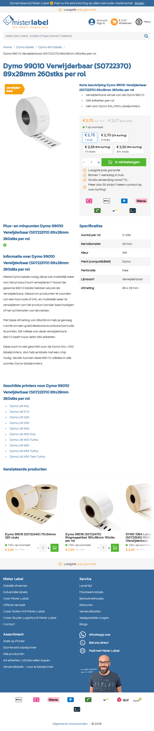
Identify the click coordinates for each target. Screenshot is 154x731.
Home (7, 47)
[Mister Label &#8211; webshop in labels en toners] (25, 22)
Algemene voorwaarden (70, 723)
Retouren (86, 605)
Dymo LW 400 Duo (23, 434)
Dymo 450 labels (50, 47)
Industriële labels (15, 592)
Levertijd (85, 585)
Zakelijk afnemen (15, 585)
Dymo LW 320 (19, 417)
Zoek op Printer (14, 641)
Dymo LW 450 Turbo (24, 451)
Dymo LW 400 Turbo (24, 439)
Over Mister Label (15, 598)
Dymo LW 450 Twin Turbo (27, 456)
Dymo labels (25, 47)
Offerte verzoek (14, 605)
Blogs (83, 624)
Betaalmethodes (91, 598)
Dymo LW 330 (19, 423)
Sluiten (139, 3)
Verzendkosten (90, 611)
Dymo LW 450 (19, 445)
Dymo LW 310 (19, 411)
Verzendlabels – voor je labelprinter (28, 666)
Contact (9, 624)
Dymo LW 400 (19, 428)
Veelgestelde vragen (94, 617)
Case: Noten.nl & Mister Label (24, 611)
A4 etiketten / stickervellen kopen (26, 660)
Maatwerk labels (91, 592)
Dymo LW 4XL (19, 406)
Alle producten (13, 654)
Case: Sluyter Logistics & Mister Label (29, 617)
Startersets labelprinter (20, 647)
